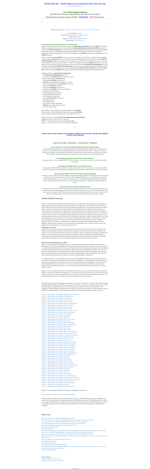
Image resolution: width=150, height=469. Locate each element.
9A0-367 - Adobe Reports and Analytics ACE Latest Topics (58, 312)
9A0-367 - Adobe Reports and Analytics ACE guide (56, 315)
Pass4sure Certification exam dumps (52, 459)
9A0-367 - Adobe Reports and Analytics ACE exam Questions (59, 342)
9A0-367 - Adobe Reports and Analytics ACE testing (56, 328)
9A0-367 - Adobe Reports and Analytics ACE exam (56, 358)
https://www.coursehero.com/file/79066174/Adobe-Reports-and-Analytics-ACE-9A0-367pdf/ (67, 434)
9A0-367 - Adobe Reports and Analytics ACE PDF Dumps (58, 337)
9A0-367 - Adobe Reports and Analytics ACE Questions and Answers (61, 379)
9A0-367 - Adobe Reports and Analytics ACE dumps (56, 321)
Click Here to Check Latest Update (77, 38)
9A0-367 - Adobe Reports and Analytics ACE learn (56, 317)
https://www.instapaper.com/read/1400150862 (54, 444)
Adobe (79, 37)
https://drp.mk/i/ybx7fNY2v (49, 441)
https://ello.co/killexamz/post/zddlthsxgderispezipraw (56, 439)
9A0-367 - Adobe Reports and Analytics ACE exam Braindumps (59, 303)
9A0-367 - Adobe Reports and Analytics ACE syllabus (57, 374)
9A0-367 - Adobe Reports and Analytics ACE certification (57, 367)
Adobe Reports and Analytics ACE (79, 35)
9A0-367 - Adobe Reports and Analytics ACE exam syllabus (58, 349)
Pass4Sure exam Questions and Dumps (53, 460)
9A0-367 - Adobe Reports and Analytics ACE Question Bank (58, 354)
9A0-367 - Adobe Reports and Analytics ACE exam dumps (58, 305)
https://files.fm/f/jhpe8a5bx (49, 450)
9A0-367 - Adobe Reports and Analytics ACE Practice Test (58, 323)
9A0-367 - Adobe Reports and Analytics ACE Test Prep (57, 300)
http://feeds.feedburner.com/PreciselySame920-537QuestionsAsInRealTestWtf (63, 423)
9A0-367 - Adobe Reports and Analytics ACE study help (57, 301)
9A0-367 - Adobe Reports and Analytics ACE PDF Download (58, 345)
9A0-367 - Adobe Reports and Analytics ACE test (55, 368)
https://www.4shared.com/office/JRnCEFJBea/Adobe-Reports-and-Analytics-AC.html (65, 422)
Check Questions (79, 40)
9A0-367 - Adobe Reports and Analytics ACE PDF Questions (58, 344)
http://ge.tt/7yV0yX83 (47, 429)
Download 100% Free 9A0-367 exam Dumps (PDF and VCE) (82, 30)
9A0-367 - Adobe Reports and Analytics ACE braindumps (58, 296)
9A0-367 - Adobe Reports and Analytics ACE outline (56, 330)
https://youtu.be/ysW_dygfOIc (50, 427)
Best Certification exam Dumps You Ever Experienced (58, 394)
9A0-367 (79, 33)
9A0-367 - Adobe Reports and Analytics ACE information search (59, 310)
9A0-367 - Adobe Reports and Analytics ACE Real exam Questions (60, 294)
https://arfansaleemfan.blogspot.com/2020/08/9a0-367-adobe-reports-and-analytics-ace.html (67, 420)
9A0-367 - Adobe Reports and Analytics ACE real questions (58, 347)
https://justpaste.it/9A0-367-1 (50, 443)
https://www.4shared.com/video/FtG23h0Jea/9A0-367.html (58, 418)
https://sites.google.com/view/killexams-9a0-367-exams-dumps (59, 425)
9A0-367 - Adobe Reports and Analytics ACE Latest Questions (59, 333)
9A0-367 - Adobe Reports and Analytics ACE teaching (57, 307)
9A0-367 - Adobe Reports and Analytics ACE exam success (58, 319)
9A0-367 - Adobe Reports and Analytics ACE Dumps (56, 298)
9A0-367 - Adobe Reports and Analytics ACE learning (56, 314)
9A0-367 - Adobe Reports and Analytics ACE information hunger (60, 365)
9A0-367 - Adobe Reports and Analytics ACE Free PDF (57, 308)
